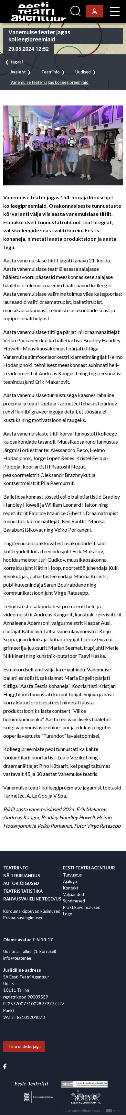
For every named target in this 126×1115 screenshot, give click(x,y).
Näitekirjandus (21, 875)
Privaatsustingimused (23, 917)
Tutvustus (72, 875)
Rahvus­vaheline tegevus (32, 898)
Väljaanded (73, 894)
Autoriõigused (21, 883)
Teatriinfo (50, 72)
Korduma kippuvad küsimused (31, 911)
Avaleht (18, 72)
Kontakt (70, 887)
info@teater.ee (17, 958)
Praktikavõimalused (81, 907)
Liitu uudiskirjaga (25, 1046)
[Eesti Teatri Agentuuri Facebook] (4, 1065)
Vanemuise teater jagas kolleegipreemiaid (49, 82)
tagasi (16, 61)
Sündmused (74, 900)
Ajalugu (70, 881)
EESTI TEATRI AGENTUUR (89, 867)
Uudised (83, 72)
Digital (114, 1111)
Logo (67, 913)
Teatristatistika (23, 891)
